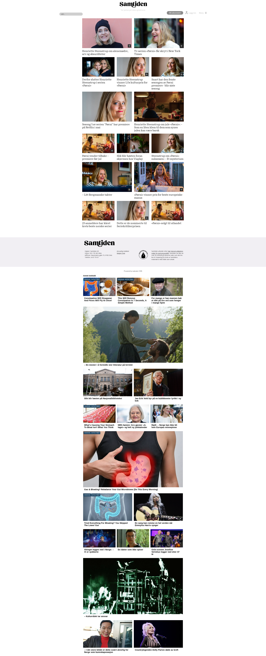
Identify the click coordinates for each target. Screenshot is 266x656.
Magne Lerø (121, 253)
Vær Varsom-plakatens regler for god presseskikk (167, 252)
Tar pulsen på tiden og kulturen (133, 10)
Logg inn (192, 13)
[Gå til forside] (133, 4)
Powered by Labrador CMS (133, 271)
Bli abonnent (175, 12)
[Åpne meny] (202, 13)
